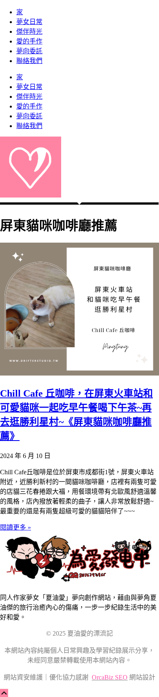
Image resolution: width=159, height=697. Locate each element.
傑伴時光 (29, 31)
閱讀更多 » (15, 527)
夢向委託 (29, 51)
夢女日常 (29, 21)
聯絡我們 (29, 60)
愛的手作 (29, 41)
